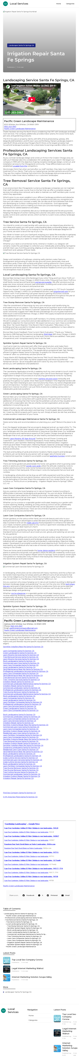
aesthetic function (57, 456)
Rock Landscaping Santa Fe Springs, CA (19, 661)
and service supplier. (43, 282)
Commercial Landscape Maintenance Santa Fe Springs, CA (27, 684)
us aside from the (20, 166)
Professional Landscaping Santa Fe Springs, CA (22, 690)
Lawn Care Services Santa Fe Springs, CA (19, 706)
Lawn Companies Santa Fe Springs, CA (18, 651)
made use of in (33, 523)
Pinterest (54, 895)
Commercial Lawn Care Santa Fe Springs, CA (21, 663)
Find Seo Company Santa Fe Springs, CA (19, 793)
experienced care (61, 291)
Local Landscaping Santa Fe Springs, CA (19, 667)
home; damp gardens (46, 550)
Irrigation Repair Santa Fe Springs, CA (18, 682)
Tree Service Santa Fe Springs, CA (19, 922)
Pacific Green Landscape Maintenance (20, 129)
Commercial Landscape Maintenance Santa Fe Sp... (26, 934)
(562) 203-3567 (10, 127)
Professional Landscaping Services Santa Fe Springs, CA (25, 671)
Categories (70, 4)
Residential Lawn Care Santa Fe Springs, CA (20, 733)
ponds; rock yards (33, 466)
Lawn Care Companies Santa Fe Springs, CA (20, 665)
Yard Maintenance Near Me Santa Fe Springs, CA (23, 669)
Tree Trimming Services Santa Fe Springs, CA (21, 680)
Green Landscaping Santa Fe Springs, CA (19, 653)
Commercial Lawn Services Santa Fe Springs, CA (22, 760)
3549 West (48, 334)
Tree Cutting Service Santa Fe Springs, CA (20, 772)
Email (67, 895)
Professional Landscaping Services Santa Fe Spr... (24, 918)
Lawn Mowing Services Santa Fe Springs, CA (21, 655)
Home (58, 4)
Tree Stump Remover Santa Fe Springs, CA (20, 692)
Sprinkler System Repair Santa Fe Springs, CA (21, 731)
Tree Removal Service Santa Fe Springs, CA (20, 657)
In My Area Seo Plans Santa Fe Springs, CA (20, 797)
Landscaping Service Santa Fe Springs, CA (20, 914)
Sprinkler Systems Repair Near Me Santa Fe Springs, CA (25, 725)
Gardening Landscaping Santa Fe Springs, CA (21, 747)
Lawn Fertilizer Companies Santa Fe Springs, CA (22, 702)
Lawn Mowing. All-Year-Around (22, 439)
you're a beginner (18, 593)
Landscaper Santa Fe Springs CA (21, 45)
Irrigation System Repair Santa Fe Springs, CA (21, 743)
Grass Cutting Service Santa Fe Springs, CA (20, 758)
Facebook (30, 895)
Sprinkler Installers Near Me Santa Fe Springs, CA (23, 647)
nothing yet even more (48, 379)
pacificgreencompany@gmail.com (23, 628)
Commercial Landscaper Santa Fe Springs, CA (21, 688)
